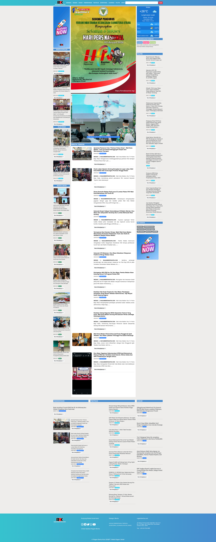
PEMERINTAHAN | (118, 488)
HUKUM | (111, 488)
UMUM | (130, 490)
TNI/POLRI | (125, 488)
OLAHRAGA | (120, 490)
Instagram (146, 42)
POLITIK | (125, 490)
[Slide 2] (103, 94)
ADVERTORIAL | (113, 490)
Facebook (140, 42)
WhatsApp (153, 42)
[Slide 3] (106, 94)
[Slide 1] (100, 94)
